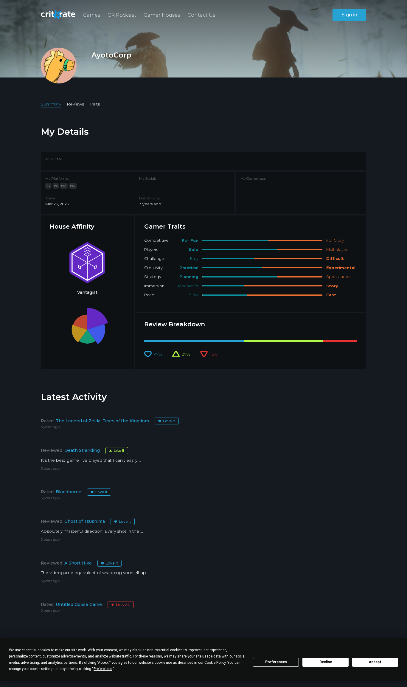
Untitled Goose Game (79, 604)
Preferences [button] (103, 669)
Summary (51, 104)
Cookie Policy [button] (215, 662)
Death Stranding (82, 450)
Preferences (276, 662)
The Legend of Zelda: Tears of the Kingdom (102, 421)
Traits (95, 104)
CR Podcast (122, 15)
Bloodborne (68, 491)
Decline (325, 662)
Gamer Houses (162, 15)
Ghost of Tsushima (84, 521)
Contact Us (201, 15)
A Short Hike (78, 563)
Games (91, 15)
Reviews (75, 104)
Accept (375, 662)
